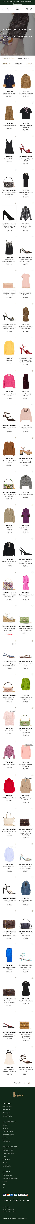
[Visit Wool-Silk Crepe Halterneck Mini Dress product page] (9, 1047)
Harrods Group (7, 1175)
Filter (28, 63)
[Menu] (4, 9)
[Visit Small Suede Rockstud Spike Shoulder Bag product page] (26, 606)
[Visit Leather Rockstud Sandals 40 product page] (26, 944)
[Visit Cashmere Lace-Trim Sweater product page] (26, 404)
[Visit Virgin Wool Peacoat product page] (9, 71)
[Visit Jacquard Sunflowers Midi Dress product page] (9, 944)
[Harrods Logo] (17, 1095)
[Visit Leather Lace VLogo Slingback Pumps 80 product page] (26, 237)
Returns (5, 1128)
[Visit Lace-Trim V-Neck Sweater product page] (9, 505)
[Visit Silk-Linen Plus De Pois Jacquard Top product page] (26, 674)
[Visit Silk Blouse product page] (9, 337)
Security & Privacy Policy (10, 1212)
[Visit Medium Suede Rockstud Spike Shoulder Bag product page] (26, 1012)
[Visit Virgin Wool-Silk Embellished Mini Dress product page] (9, 237)
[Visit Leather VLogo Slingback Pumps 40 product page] (9, 641)
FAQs (4, 1156)
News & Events (7, 1116)
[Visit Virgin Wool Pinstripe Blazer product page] (26, 775)
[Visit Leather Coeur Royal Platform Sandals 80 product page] (26, 438)
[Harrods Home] (17, 9)
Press (4, 1184)
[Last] (29, 1082)
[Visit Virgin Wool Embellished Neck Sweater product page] (26, 103)
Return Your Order (8, 1134)
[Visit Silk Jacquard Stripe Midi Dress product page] (26, 572)
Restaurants (6, 1113)
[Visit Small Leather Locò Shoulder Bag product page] (9, 674)
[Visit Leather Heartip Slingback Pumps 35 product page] (9, 1012)
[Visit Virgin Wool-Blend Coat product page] (26, 471)
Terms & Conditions (8, 1209)
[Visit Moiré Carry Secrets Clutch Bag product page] (9, 270)
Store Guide (6, 1110)
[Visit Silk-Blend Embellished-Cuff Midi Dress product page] (26, 304)
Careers (5, 1181)
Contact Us (6, 1159)
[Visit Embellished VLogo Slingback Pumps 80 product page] (26, 844)
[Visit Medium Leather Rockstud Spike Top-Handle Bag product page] (26, 809)
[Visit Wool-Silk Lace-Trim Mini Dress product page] (26, 270)
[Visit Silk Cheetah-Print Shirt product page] (26, 71)
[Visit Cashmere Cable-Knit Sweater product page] (9, 438)
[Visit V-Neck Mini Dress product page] (9, 136)
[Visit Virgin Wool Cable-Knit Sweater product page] (9, 371)
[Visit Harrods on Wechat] (28, 1200)
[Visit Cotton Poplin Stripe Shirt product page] (9, 844)
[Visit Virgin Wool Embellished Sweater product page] (9, 539)
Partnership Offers (8, 1153)
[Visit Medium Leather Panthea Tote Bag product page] (9, 978)
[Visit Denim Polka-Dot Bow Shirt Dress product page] (26, 877)
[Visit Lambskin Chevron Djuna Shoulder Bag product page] (9, 911)
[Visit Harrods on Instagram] (17, 1200)
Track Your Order (8, 1131)
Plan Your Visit (7, 1106)
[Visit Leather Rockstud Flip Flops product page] (26, 641)
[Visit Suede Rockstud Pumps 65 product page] (26, 1047)
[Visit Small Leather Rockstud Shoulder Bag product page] (26, 911)
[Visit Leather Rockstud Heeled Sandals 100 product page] (26, 337)
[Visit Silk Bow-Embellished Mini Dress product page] (26, 741)
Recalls (5, 1163)
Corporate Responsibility (10, 1178)
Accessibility (6, 1207)
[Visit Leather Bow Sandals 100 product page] (9, 877)
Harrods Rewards (8, 1150)
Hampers (5, 1138)
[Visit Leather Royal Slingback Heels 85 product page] (26, 136)
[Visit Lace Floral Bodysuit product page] (9, 741)
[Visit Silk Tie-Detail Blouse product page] (9, 775)
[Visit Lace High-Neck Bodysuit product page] (26, 203)
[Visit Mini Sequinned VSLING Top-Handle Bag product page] (9, 572)
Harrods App (6, 1141)
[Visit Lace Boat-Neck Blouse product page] (9, 708)
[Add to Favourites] (16, 71)
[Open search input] (8, 9)
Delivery (5, 1125)
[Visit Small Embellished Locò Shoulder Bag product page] (9, 170)
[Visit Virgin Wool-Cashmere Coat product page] (26, 505)
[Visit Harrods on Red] (24, 1200)
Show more (8, 40)
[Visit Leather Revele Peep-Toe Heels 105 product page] (9, 203)
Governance (6, 1188)
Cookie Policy (7, 1166)
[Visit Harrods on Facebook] (13, 1200)
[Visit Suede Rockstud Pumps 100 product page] (9, 404)
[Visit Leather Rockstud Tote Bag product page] (9, 809)
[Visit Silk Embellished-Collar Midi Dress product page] (26, 170)
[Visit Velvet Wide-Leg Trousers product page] (26, 371)
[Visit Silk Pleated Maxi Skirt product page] (9, 103)
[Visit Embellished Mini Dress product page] (26, 978)
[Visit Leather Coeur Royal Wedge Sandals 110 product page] (9, 606)
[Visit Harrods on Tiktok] (21, 1200)
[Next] (24, 1082)
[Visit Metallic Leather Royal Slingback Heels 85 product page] (9, 304)
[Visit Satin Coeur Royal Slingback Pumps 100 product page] (26, 539)
